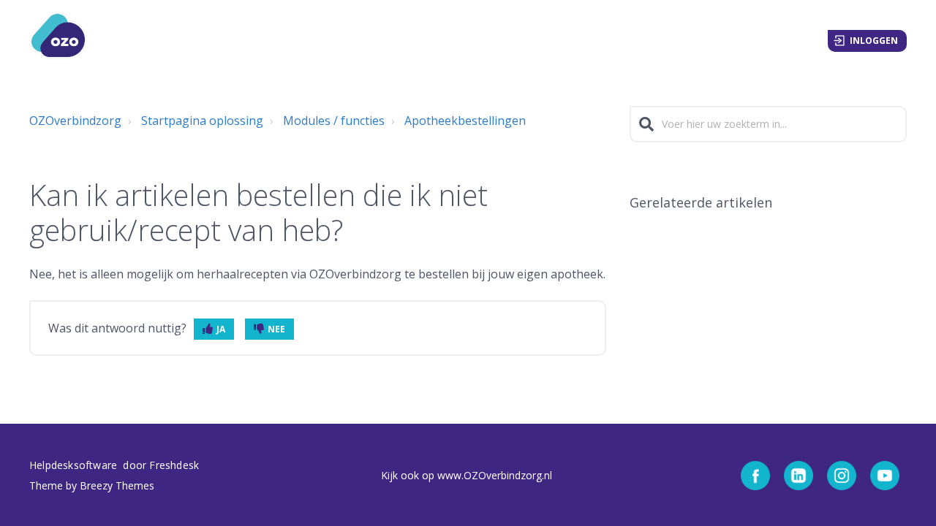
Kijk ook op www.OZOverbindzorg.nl (466, 475)
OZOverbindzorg (75, 121)
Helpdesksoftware (74, 465)
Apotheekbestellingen (465, 121)
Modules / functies (334, 121)
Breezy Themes (117, 485)
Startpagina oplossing (202, 121)
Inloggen (874, 40)
